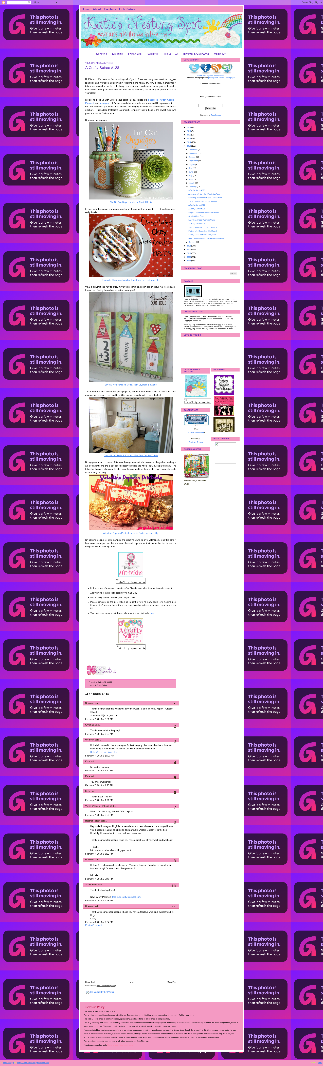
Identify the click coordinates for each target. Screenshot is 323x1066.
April (191, 179)
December (193, 150)
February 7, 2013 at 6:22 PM (99, 854)
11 (174, 907)
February (193, 187)
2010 (189, 253)
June (191, 172)
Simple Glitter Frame (196, 216)
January (192, 242)
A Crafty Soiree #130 (196, 205)
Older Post (171, 982)
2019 (189, 127)
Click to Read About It (195, 432)
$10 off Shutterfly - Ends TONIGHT (202, 227)
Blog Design (8, 1063)
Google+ (171, 100)
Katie (87, 761)
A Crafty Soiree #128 (102, 68)
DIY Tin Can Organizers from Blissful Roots (131, 202)
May (191, 176)
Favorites (152, 53)
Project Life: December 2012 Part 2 (202, 231)
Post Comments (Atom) (106, 986)
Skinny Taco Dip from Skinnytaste (202, 235)
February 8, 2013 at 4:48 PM (99, 901)
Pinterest (89, 103)
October (192, 157)
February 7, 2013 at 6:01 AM (99, 719)
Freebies (110, 9)
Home (85, 9)
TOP (320, 1063)
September (193, 161)
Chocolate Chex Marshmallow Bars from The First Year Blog (130, 280)
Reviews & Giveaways (196, 53)
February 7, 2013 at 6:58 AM (99, 734)
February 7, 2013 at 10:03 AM (99, 756)
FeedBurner (216, 115)
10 (173, 886)
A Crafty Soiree (101, 685)
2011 (189, 250)
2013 (189, 146)
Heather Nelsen (92, 821)
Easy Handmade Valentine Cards (201, 220)
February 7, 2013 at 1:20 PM (99, 770)
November (193, 153)
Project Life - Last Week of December (203, 212)
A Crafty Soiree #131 (196, 190)
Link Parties (127, 9)
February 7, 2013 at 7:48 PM (99, 879)
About (97, 9)
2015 (189, 138)
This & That (170, 53)
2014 (189, 142)
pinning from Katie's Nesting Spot (221, 78)
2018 (189, 131)
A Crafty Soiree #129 (196, 209)
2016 (189, 135)
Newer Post (90, 982)
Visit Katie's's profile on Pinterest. (210, 76)
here (152, 613)
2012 (189, 246)
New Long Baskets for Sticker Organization (206, 238)
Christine (89, 725)
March (192, 183)
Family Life (134, 53)
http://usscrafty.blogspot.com (126, 897)
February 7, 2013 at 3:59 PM (99, 815)
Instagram (104, 103)
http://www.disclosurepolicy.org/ (120, 1045)
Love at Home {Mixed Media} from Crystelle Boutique (131, 385)
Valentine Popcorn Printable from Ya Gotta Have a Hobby (131, 533)
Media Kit (220, 53)
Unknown (89, 703)
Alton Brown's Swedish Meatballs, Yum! (204, 194)
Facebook (153, 100)
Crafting (101, 53)
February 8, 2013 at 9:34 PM (99, 922)
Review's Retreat (196, 442)
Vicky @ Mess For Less (97, 806)
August (192, 164)
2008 (189, 261)
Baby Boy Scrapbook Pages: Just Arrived (205, 198)
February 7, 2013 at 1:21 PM (99, 800)
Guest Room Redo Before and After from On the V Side (131, 455)
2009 (189, 257)
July (191, 168)
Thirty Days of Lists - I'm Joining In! (202, 201)
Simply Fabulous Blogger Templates (33, 1063)
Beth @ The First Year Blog (103, 752)
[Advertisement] (110, 956)
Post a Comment (93, 925)
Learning (117, 53)
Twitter (162, 100)
